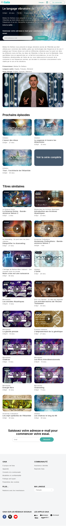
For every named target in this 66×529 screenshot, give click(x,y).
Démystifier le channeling (14, 243)
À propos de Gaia (9, 465)
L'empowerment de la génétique (48, 331)
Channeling (39, 388)
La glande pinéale (10, 331)
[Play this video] (17, 198)
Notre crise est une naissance (16, 273)
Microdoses (6, 299)
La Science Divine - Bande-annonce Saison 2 (14, 212)
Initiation (5, 138)
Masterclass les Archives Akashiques (46, 209)
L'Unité (37, 271)
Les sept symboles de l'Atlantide (17, 416)
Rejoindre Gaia (39, 469)
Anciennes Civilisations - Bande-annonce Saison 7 (48, 242)
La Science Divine (9, 209)
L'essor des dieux (10, 140)
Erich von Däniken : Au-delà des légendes (48, 299)
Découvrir (41, 38)
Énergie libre (8, 388)
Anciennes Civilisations (42, 239)
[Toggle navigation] (2, 2)
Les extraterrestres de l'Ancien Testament (48, 302)
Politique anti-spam (9, 479)
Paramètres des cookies (11, 482)
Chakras (6, 359)
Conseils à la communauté (12, 472)
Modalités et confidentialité (12, 475)
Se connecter (57, 2)
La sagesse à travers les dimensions (45, 141)
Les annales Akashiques (13, 301)
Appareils (6, 469)
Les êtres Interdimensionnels (47, 359)
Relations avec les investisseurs (13, 490)
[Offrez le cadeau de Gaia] (47, 2)
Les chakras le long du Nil (45, 416)
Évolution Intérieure (40, 329)
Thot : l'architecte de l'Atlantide (16, 171)
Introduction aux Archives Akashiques (45, 212)
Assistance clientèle (41, 465)
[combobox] (44, 490)
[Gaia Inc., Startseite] (7, 2)
